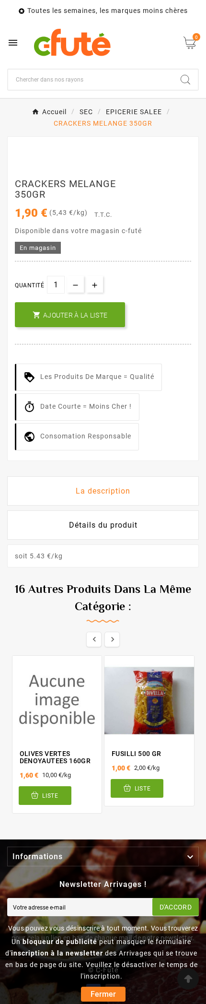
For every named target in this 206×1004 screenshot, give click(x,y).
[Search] (185, 79)
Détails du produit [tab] (103, 525)
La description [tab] (103, 491)
